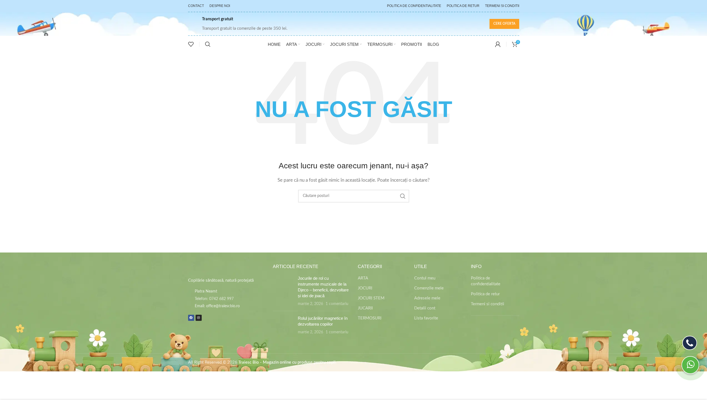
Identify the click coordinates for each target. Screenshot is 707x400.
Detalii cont (424, 308)
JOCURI (365, 288)
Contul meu (424, 278)
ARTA (363, 278)
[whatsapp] (690, 365)
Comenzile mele (429, 288)
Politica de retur (485, 294)
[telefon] (689, 343)
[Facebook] (191, 318)
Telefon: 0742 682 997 (214, 299)
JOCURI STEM (371, 298)
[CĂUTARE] (402, 196)
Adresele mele (427, 298)
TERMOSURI (369, 318)
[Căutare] (207, 44)
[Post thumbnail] (283, 291)
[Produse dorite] (190, 44)
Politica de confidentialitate (485, 281)
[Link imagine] (214, 268)
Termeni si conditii (487, 304)
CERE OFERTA (504, 23)
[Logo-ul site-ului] (353, 23)
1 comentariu (337, 304)
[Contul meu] (497, 44)
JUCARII (365, 308)
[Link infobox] (238, 24)
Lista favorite (426, 318)
